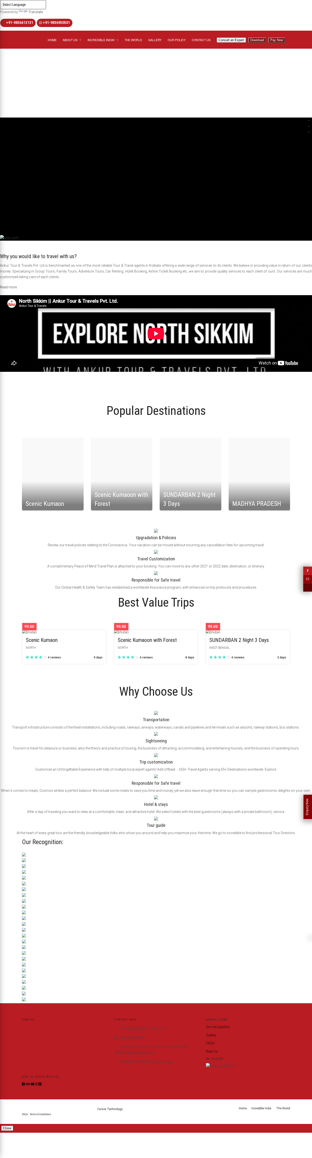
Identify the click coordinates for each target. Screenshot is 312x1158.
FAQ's (210, 1043)
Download (257, 40)
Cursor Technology (110, 1109)
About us (70, 40)
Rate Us (212, 1051)
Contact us (201, 40)
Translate (36, 12)
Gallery (155, 40)
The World (133, 40)
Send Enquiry (11, 68)
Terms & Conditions (40, 1114)
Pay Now (276, 40)
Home (52, 40)
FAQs (25, 1114)
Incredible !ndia (261, 1108)
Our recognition (218, 1027)
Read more (8, 287)
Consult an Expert (231, 40)
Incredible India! (101, 40)
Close (7, 1128)
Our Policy (177, 40)
